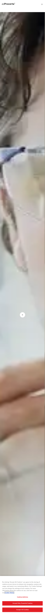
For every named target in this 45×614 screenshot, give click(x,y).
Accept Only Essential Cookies (22, 603)
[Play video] (22, 314)
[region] (22, 595)
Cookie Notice (9, 593)
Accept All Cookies (22, 610)
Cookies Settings (22, 597)
